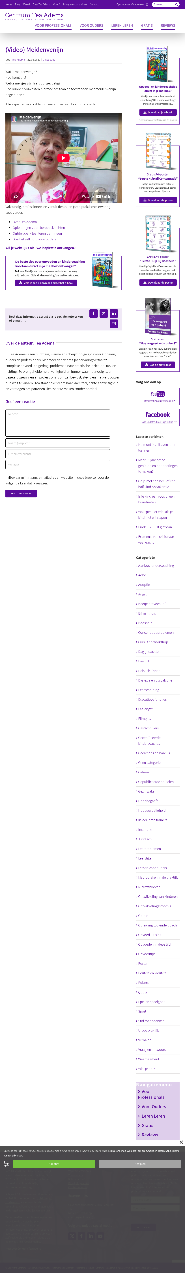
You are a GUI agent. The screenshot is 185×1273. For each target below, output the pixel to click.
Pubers (143, 982)
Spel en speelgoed (151, 1001)
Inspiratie (145, 829)
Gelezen (144, 772)
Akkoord (54, 1163)
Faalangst (145, 709)
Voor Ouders (154, 1106)
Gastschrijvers (148, 728)
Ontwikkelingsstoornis (154, 906)
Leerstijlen (146, 858)
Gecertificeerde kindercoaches (149, 740)
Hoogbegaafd (148, 800)
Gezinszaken (147, 791)
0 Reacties (49, 60)
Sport (142, 1011)
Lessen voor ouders (152, 867)
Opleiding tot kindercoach (157, 925)
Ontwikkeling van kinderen (158, 896)
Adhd (142, 575)
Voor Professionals (151, 1094)
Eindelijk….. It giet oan (155, 527)
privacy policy (87, 1150)
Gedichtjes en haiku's (154, 753)
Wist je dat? (146, 1068)
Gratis (147, 1125)
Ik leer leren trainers (152, 820)
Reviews (150, 1134)
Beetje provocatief (151, 603)
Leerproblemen (149, 848)
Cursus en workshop (153, 642)
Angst (142, 594)
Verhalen (144, 1040)
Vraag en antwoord (152, 1049)
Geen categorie (149, 762)
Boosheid (145, 623)
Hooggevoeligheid (152, 810)
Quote (142, 992)
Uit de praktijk (148, 1030)
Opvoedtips (146, 954)
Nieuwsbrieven (149, 887)
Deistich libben (149, 670)
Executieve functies (152, 699)
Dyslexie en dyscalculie (155, 680)
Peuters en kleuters (152, 973)
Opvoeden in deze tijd (154, 944)
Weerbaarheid (148, 1059)
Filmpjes (144, 718)
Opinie (143, 915)
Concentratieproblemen (156, 632)
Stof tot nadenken (151, 1021)
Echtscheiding (148, 689)
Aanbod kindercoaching (156, 565)
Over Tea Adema (25, 221)
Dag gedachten (149, 651)
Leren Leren (153, 1116)
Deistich (144, 661)
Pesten (143, 963)
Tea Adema (18, 60)
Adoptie (144, 584)
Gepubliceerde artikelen (156, 781)
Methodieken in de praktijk (158, 877)
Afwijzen (140, 1163)
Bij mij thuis (147, 613)
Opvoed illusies (149, 934)
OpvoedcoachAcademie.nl (131, 4)
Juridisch (145, 839)
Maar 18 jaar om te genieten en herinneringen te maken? (158, 466)
